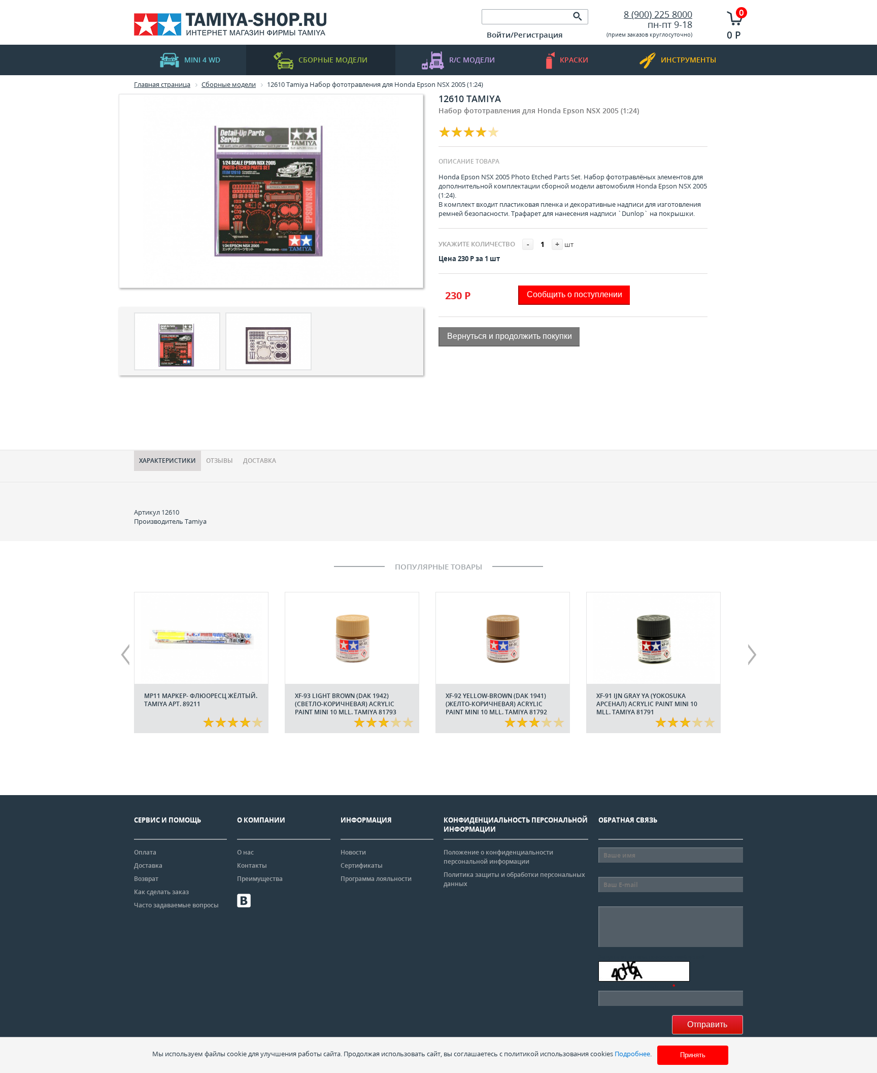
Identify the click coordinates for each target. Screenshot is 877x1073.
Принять (692, 1055)
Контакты (252, 865)
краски (574, 60)
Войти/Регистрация (525, 34)
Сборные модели (332, 60)
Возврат (146, 878)
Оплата (145, 852)
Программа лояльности (376, 878)
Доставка (259, 460)
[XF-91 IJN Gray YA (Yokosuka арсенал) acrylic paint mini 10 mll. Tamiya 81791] (653, 638)
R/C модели (472, 60)
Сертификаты (362, 865)
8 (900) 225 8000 (658, 14)
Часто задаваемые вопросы (176, 905)
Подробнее (632, 1053)
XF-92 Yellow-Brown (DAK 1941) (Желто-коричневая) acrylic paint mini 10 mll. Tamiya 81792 (496, 703)
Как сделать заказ (161, 892)
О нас (245, 852)
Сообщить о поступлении (574, 294)
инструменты (688, 60)
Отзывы (219, 460)
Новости (353, 852)
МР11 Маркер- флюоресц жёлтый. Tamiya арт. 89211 (200, 699)
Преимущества (260, 878)
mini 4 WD (202, 60)
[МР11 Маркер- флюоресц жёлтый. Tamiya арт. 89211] (201, 638)
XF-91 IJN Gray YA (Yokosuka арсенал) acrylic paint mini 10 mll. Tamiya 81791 (646, 703)
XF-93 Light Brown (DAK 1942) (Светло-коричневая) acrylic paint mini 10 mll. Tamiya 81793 (345, 703)
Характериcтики (167, 460)
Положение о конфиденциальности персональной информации (498, 857)
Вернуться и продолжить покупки (509, 336)
